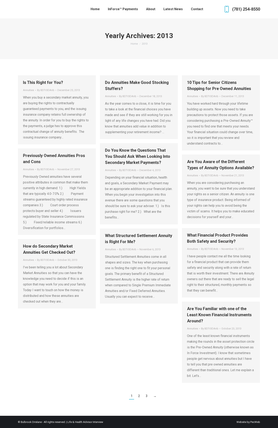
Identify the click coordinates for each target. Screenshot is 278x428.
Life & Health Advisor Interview (85, 422)
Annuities (28, 90)
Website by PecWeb (248, 422)
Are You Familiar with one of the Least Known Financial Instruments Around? (219, 314)
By (45, 90)
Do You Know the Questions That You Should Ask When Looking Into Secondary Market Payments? (137, 156)
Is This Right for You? (43, 82)
